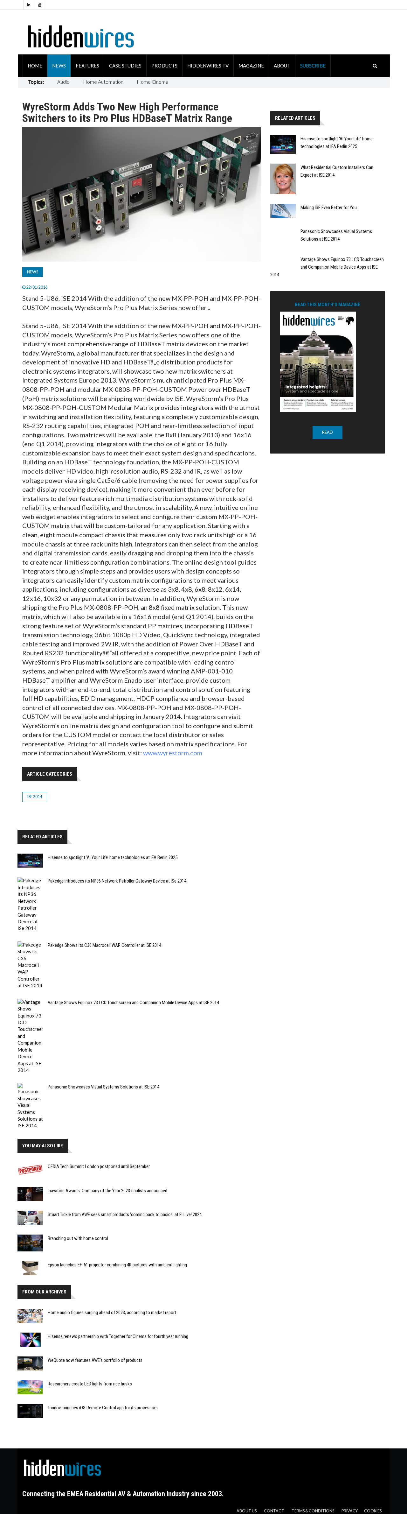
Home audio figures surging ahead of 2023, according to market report (112, 1312)
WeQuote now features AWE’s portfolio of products (95, 1360)
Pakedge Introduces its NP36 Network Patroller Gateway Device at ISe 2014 (117, 881)
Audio (63, 82)
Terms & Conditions (313, 1511)
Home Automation (103, 82)
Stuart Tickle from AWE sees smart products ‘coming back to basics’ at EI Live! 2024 (125, 1214)
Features (87, 65)
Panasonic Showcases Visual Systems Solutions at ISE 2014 (103, 1087)
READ (327, 432)
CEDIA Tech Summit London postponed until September (99, 1166)
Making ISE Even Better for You (328, 207)
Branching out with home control (78, 1238)
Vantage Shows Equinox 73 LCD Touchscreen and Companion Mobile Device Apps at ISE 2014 (133, 1002)
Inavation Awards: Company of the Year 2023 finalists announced (107, 1191)
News (59, 65)
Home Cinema (152, 82)
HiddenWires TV (208, 65)
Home (35, 65)
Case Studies (125, 65)
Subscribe (313, 65)
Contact (274, 1511)
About (282, 65)
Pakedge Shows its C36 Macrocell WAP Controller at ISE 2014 (104, 945)
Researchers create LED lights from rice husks (90, 1384)
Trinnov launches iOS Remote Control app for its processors (103, 1408)
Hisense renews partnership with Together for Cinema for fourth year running (118, 1336)
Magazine (251, 65)
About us (247, 1511)
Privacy (349, 1511)
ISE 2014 (34, 796)
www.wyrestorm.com (172, 753)
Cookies (373, 1511)
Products (164, 65)
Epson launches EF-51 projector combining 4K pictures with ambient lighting (117, 1265)
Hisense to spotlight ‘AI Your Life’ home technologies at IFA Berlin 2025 (112, 857)
